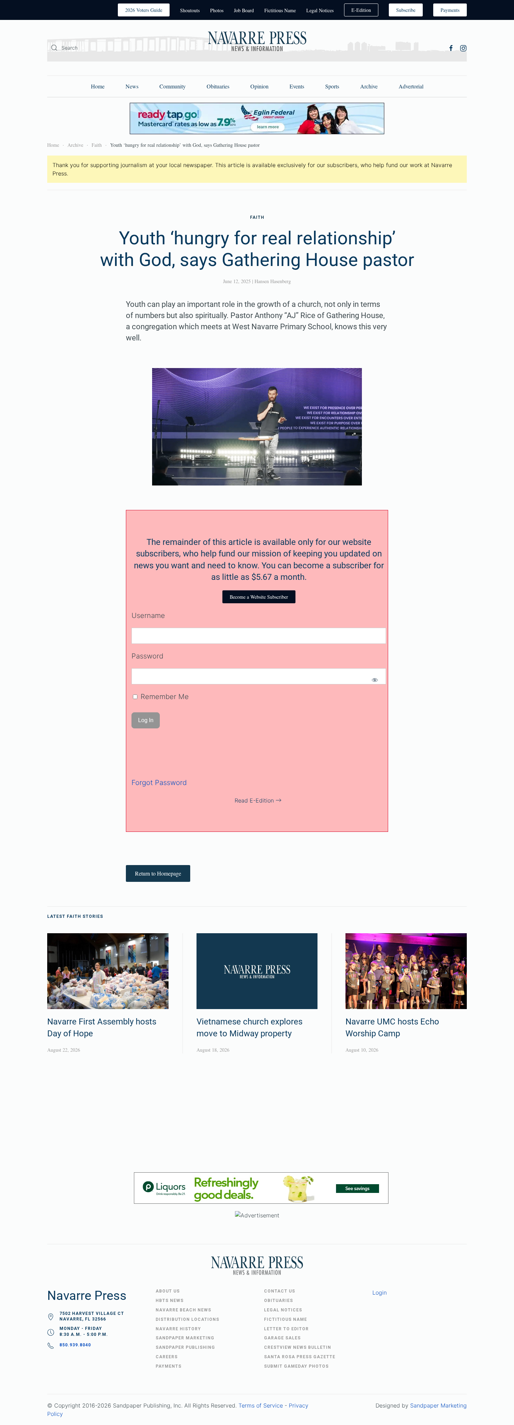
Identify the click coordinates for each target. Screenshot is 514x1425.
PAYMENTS (168, 1366)
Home (98, 86)
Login (379, 1292)
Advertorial (411, 86)
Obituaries (218, 86)
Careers (167, 1356)
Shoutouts (190, 10)
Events (297, 86)
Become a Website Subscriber (259, 596)
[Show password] (374, 680)
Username (148, 615)
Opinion (259, 86)
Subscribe (405, 10)
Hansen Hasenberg (273, 281)
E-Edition (361, 10)
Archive (369, 86)
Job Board (244, 10)
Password (147, 656)
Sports (332, 86)
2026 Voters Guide (143, 10)
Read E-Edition (254, 800)
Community (172, 86)
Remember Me (163, 696)
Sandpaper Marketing (438, 1405)
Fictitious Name (280, 10)
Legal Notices (320, 10)
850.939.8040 (75, 1345)
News (132, 86)
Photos (216, 10)
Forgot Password (159, 782)
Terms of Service (260, 1405)
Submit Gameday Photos (296, 1366)
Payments (450, 10)
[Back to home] (257, 42)
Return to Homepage (158, 873)
